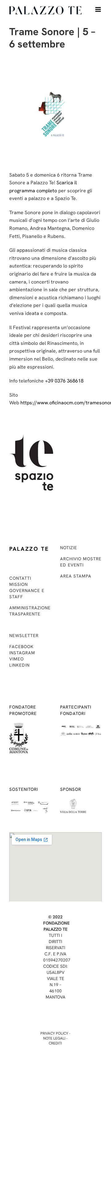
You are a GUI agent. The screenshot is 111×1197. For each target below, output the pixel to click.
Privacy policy (54, 1033)
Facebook (21, 646)
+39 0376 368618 (64, 381)
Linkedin (19, 665)
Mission (18, 584)
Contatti (20, 578)
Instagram (22, 653)
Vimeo (16, 659)
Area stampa (75, 576)
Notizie (68, 547)
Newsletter (24, 635)
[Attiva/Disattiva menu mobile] (98, 9)
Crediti (55, 1043)
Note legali (54, 1038)
